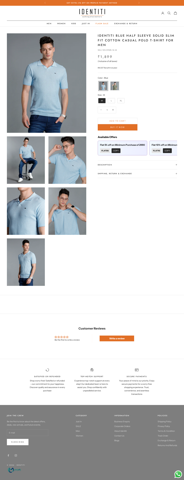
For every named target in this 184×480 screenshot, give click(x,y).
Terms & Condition (166, 431)
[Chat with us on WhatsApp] (178, 474)
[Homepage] (16, 469)
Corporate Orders (122, 426)
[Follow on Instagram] (15, 455)
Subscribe (17, 442)
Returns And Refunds (167, 445)
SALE (78, 426)
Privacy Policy (164, 426)
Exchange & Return (125, 23)
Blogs (116, 440)
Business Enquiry (122, 421)
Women (61, 23)
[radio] (103, 86)
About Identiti (120, 431)
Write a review (117, 338)
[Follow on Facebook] (8, 455)
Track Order (163, 435)
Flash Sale (102, 23)
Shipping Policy (164, 421)
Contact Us (119, 435)
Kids (73, 23)
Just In (86, 23)
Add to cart (117, 121)
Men (49, 23)
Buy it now (117, 127)
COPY (116, 150)
